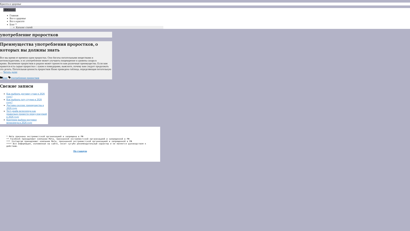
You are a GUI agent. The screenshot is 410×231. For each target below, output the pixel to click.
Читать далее (10, 72)
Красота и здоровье (10, 4)
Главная (14, 15)
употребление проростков (25, 78)
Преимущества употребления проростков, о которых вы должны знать (49, 47)
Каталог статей (24, 27)
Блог (12, 24)
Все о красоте (17, 21)
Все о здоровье (18, 18)
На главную (80, 151)
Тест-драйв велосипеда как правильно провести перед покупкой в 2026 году (26, 114)
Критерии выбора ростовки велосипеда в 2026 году (21, 121)
